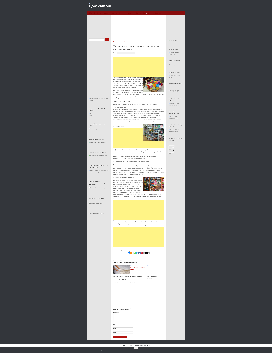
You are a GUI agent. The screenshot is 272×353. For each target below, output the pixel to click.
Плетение (122, 13)
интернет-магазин (121, 52)
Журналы (138, 13)
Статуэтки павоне (152, 276)
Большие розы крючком (174, 72)
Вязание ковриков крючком (96, 139)
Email (115, 328)
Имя (114, 324)
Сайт (114, 332)
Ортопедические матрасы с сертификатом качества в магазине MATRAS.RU (121, 278)
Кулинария (130, 13)
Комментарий (117, 312)
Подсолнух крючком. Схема (175, 83)
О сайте (130, 345)
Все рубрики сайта (156, 13)
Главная (123, 345)
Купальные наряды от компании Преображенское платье (137, 278)
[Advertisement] (138, 26)
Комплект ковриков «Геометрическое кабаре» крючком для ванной (99, 183)
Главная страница (118, 41)
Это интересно (128, 41)
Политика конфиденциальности (143, 345)
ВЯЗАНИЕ (92, 13)
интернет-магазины (138, 41)
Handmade (114, 13)
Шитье (99, 13)
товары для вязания (130, 52)
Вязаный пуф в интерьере (96, 213)
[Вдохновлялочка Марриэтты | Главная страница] (100, 5)
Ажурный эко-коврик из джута (97, 152)
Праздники (146, 13)
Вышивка (105, 13)
